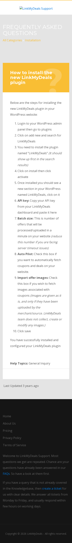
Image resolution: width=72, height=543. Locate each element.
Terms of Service (14, 445)
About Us (9, 423)
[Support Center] (36, 7)
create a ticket (51, 488)
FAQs (6, 474)
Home (7, 416)
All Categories (12, 40)
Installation (33, 40)
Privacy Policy (12, 438)
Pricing (7, 431)
